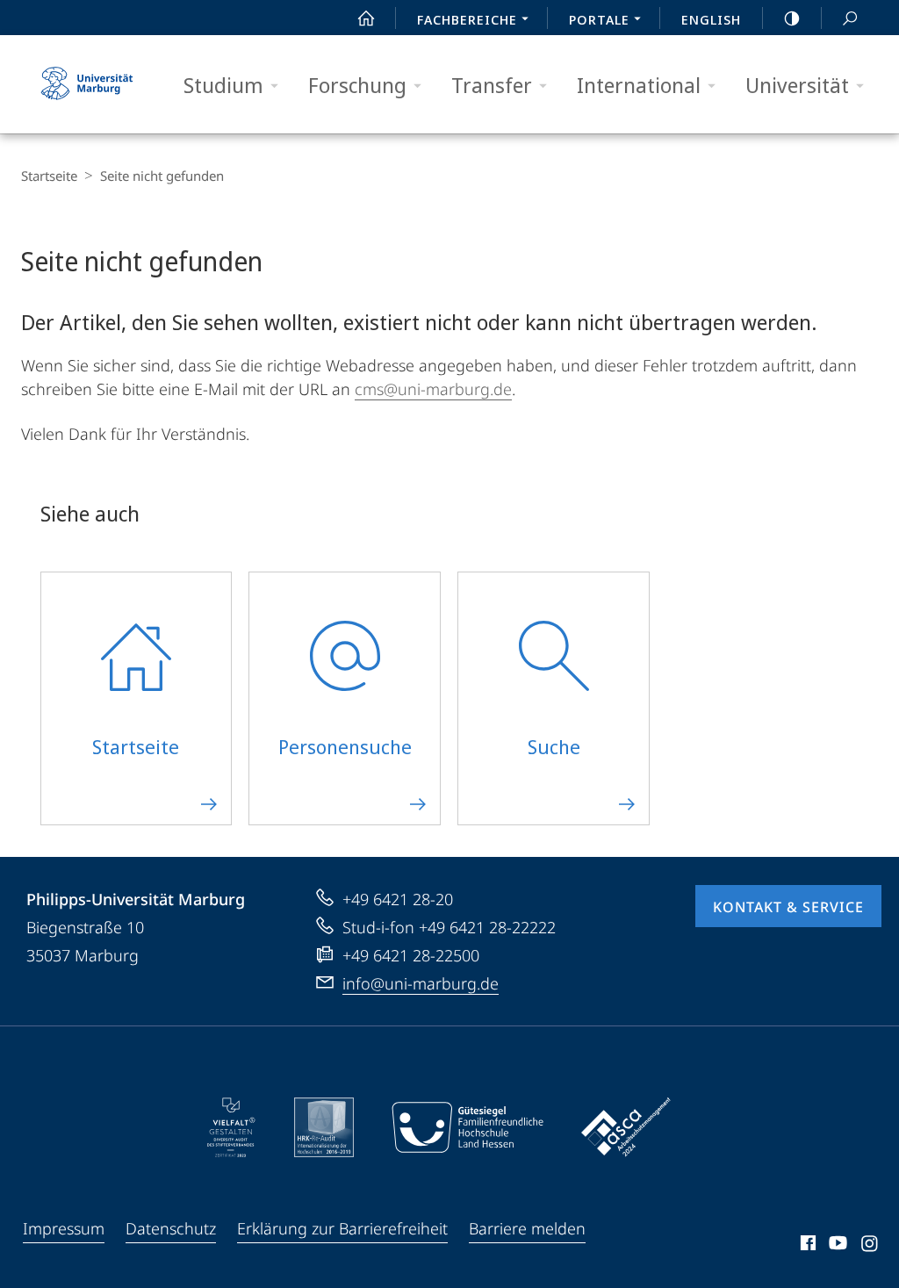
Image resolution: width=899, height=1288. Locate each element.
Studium (223, 84)
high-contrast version (792, 17)
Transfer (491, 84)
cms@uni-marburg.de (433, 388)
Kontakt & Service (788, 907)
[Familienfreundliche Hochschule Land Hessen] (467, 1127)
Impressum (63, 1228)
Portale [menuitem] (599, 19)
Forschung (357, 84)
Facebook (806, 1246)
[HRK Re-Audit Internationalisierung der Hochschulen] (324, 1127)
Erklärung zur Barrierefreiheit (342, 1228)
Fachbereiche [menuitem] (467, 19)
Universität (797, 84)
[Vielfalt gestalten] (231, 1127)
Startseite (49, 175)
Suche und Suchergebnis (850, 17)
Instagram (870, 1246)
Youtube (836, 1246)
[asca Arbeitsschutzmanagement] (626, 1127)
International (639, 84)
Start (366, 17)
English (711, 19)
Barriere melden (527, 1228)
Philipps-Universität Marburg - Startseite (87, 84)
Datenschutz (171, 1228)
